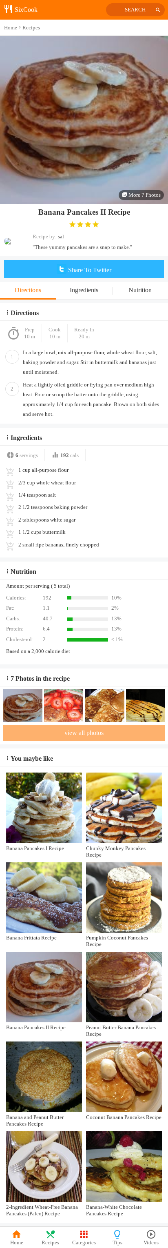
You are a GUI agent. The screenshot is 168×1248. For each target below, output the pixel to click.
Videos (151, 1243)
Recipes (50, 1243)
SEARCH (135, 10)
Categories (84, 1243)
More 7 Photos (144, 195)
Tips (117, 1243)
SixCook (25, 9)
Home (16, 1243)
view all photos (84, 732)
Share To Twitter (88, 269)
